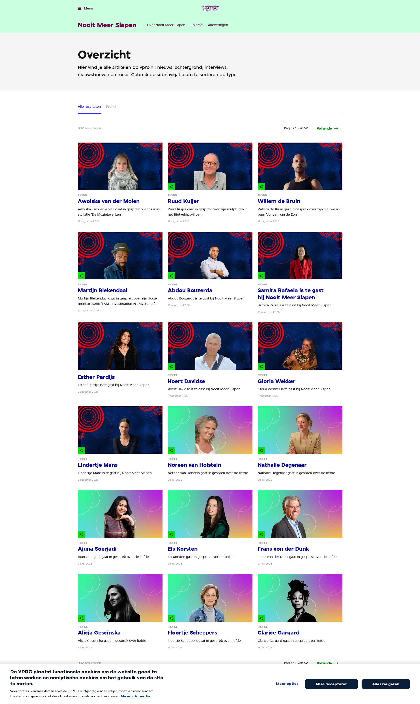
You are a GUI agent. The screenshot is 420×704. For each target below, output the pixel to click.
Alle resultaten (89, 107)
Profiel (111, 107)
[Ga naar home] (210, 8)
